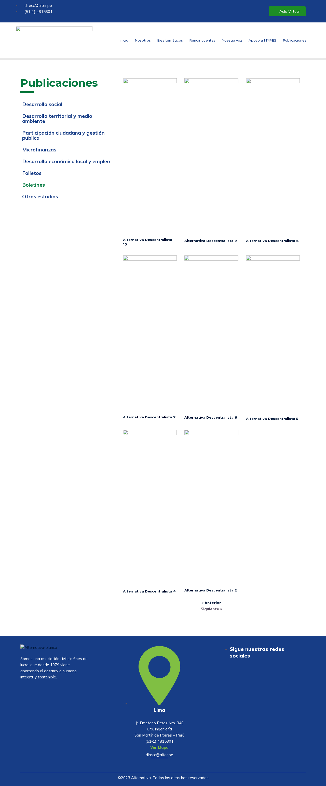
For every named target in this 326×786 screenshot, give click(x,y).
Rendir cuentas (202, 40)
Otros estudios (40, 196)
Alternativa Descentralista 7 (149, 417)
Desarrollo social (42, 104)
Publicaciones (294, 40)
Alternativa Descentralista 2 (210, 590)
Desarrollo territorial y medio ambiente (57, 118)
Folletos (32, 173)
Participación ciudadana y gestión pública (63, 135)
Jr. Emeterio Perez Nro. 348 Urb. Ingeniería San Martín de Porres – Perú (159, 729)
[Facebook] (281, 675)
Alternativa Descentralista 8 (272, 241)
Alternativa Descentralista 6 (210, 417)
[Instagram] (296, 675)
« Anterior (211, 602)
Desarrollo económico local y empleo (66, 161)
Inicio (123, 40)
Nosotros (143, 40)
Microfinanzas (39, 149)
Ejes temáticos (170, 40)
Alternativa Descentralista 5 (272, 419)
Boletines (33, 185)
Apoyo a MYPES (262, 40)
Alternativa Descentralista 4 (149, 591)
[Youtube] (266, 675)
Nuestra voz (232, 40)
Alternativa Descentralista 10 (147, 242)
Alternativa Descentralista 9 (210, 241)
